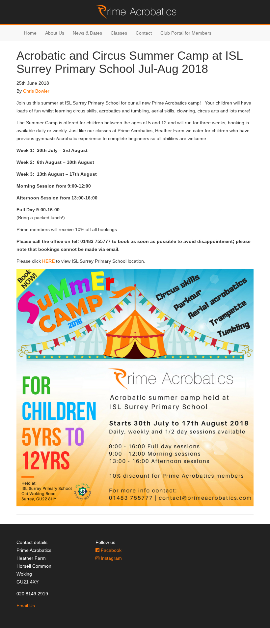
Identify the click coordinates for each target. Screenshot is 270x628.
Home (30, 33)
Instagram (110, 558)
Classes (119, 33)
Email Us (25, 605)
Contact (144, 33)
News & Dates (87, 33)
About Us (54, 33)
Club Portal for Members (185, 33)
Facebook (110, 550)
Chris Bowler (36, 91)
